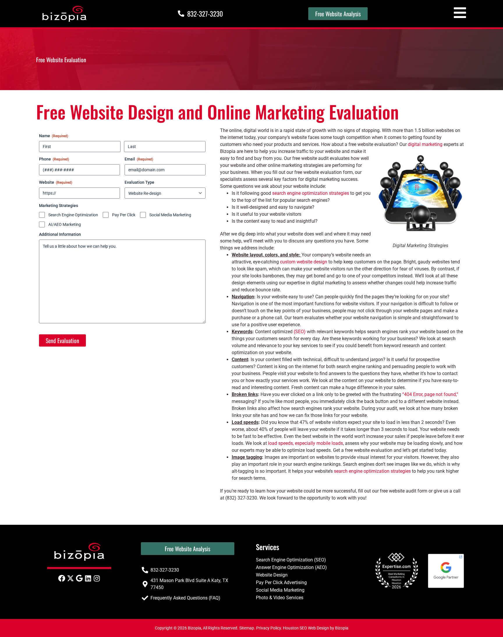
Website (55, 182)
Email (139, 159)
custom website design (303, 262)
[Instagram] (96, 578)
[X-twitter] (70, 578)
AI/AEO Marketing (64, 224)
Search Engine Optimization (73, 215)
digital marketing (425, 144)
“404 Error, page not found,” (430, 394)
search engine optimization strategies (310, 193)
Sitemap (246, 628)
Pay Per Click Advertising (281, 582)
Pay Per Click (123, 215)
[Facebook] (61, 578)
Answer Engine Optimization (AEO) (291, 567)
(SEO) (300, 331)
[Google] (79, 578)
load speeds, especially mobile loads (305, 443)
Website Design (272, 575)
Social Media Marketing (170, 215)
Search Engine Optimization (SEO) (291, 560)
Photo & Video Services (279, 597)
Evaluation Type (139, 182)
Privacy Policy (268, 628)
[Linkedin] (87, 578)
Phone (54, 159)
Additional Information (60, 234)
